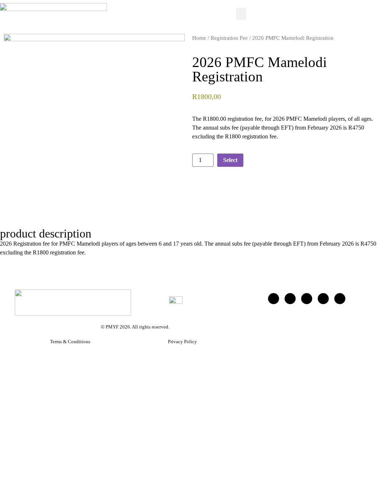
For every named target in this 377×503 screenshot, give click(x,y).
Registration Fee (229, 38)
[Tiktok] (306, 298)
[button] (241, 14)
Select (230, 160)
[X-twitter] (290, 298)
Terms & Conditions (70, 341)
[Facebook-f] (273, 298)
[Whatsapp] (339, 298)
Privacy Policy (182, 341)
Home (199, 38)
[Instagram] (323, 298)
